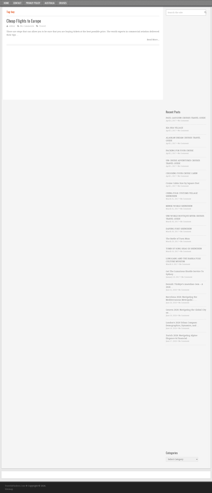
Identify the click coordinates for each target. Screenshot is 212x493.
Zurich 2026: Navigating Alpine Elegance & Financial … (181, 336)
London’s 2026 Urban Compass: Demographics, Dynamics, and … (182, 324)
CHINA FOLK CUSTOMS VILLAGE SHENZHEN (182, 194)
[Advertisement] (82, 76)
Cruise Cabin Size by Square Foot (182, 183)
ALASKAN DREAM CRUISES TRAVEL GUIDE (183, 139)
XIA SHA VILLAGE (174, 128)
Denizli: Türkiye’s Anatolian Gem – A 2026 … (184, 285)
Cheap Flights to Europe (23, 21)
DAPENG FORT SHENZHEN (179, 229)
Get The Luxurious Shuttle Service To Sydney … (185, 272)
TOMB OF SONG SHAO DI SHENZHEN (184, 248)
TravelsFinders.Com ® (16, 486)
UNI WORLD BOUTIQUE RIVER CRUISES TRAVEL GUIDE (185, 217)
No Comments (27, 26)
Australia (50, 3)
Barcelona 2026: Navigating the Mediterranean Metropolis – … (181, 298)
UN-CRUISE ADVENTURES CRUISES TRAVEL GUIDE (183, 161)
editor (12, 26)
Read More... (153, 39)
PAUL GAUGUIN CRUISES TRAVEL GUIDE (186, 118)
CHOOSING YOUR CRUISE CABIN (181, 173)
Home (6, 3)
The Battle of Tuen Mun (178, 238)
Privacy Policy (33, 3)
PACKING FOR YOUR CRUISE (179, 150)
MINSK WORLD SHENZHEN (179, 206)
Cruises (62, 3)
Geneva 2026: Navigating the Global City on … (186, 311)
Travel (42, 26)
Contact (17, 3)
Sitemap (9, 489)
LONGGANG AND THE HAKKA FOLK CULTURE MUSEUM (183, 260)
